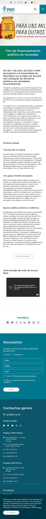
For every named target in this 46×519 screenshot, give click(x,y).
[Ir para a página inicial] (8, 9)
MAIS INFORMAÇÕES (23, 256)
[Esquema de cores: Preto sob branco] (29, 2)
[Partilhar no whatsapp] (17, 323)
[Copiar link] (37, 323)
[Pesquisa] (35, 9)
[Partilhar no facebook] (8, 323)
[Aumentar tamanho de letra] (21, 2)
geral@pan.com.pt (13, 414)
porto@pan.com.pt (12, 481)
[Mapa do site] (11, 2)
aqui (39, 507)
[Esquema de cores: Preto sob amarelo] (35, 2)
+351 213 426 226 (11, 449)
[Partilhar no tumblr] (21, 323)
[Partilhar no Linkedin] (24, 323)
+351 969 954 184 (11, 453)
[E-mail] (23, 371)
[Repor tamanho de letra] (18, 2)
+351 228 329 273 (11, 478)
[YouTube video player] (23, 287)
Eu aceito (11, 512)
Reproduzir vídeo (6, 277)
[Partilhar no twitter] (12, 323)
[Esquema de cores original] (25, 2)
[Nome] (23, 360)
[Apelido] (23, 366)
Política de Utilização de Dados (24, 376)
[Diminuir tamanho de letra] (15, 2)
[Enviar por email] (33, 323)
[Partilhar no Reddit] (29, 323)
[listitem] (23, 287)
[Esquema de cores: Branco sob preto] (32, 2)
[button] (43, 9)
